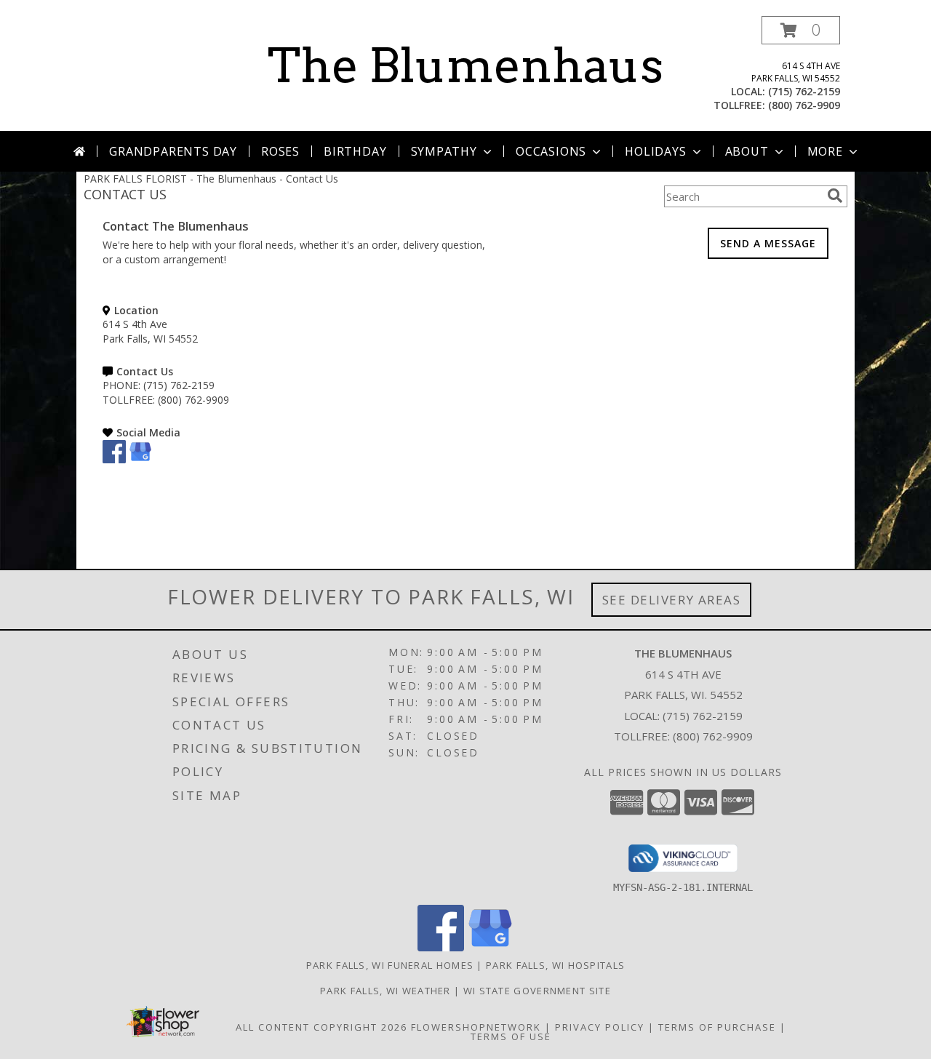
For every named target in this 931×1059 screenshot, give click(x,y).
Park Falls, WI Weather (385, 990)
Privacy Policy (599, 1027)
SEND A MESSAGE (768, 243)
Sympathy (444, 151)
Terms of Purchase (717, 1027)
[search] (835, 196)
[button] (801, 30)
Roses (280, 151)
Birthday (355, 151)
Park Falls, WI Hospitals (555, 965)
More (825, 151)
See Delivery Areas (671, 599)
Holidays (655, 151)
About (747, 151)
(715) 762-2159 (804, 91)
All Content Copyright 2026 (321, 1027)
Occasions (551, 151)
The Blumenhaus (465, 65)
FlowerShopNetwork (476, 1027)
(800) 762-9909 (804, 105)
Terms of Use (511, 1036)
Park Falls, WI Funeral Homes (390, 965)
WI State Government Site (537, 990)
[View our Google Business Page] (140, 459)
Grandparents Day (173, 151)
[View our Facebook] (114, 459)
